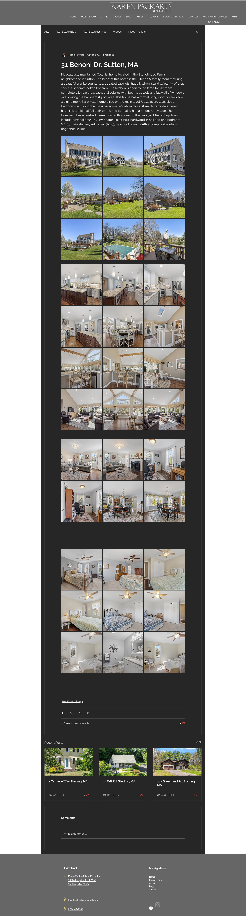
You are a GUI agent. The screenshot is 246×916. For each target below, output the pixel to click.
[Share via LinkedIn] (79, 712)
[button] (197, 31)
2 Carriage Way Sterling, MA (68, 781)
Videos (117, 31)
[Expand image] (81, 156)
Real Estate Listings (94, 31)
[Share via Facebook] (62, 712)
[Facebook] (151, 908)
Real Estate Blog (66, 31)
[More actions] (183, 55)
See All (198, 742)
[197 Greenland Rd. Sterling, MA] (177, 762)
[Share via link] (87, 712)
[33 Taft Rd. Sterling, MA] (123, 762)
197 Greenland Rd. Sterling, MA (176, 783)
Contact (152, 889)
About (152, 883)
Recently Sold (155, 879)
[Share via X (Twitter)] (70, 712)
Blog (151, 886)
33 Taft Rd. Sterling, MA (119, 781)
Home (152, 876)
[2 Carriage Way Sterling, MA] (69, 762)
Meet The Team (137, 31)
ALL (46, 31)
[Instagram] (157, 904)
